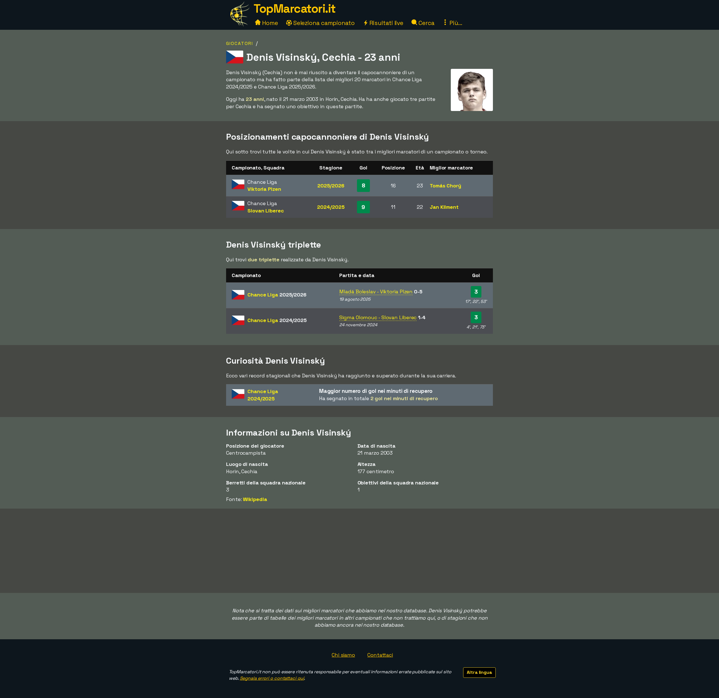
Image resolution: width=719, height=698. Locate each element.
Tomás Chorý (445, 185)
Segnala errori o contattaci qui (272, 678)
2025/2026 (330, 185)
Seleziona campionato (323, 23)
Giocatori (239, 43)
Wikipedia (255, 499)
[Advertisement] (359, 550)
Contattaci (380, 655)
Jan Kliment (444, 207)
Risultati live (386, 23)
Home (269, 23)
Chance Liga (276, 294)
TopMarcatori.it (295, 8)
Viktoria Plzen (264, 189)
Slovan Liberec (265, 210)
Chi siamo (343, 655)
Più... (455, 23)
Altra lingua (479, 672)
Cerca (425, 23)
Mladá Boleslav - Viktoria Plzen (376, 291)
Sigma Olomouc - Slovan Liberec (378, 317)
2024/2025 (330, 207)
